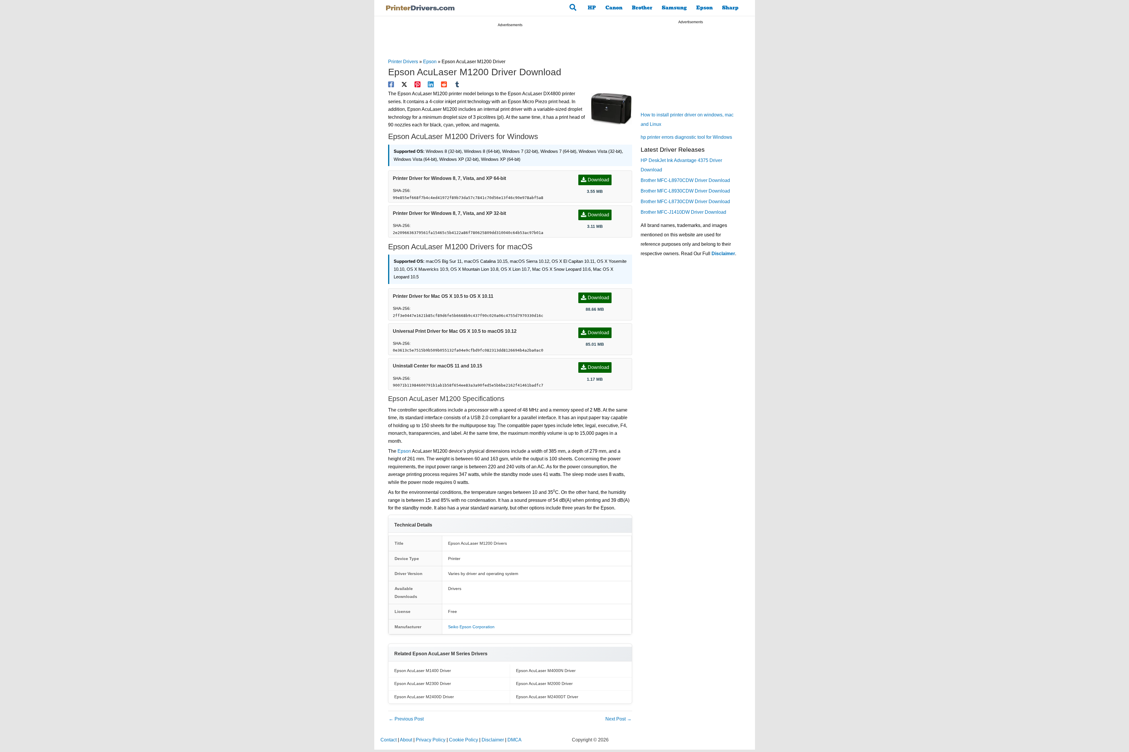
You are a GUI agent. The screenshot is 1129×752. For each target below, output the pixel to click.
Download (598, 179)
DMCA (514, 739)
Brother (642, 7)
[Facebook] (391, 84)
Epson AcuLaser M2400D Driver (424, 696)
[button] (573, 8)
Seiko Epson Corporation (471, 626)
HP (592, 7)
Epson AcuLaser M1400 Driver (422, 670)
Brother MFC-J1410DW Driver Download (683, 212)
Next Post (618, 718)
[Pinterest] (417, 84)
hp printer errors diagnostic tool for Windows (686, 137)
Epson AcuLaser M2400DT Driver (547, 696)
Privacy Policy (430, 739)
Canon (613, 7)
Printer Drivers (403, 61)
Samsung (674, 7)
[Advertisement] (510, 43)
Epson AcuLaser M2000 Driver (544, 683)
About (406, 739)
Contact (388, 739)
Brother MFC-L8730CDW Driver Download (685, 201)
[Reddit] (444, 84)
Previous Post (406, 718)
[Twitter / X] (404, 84)
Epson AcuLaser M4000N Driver (546, 670)
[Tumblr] (457, 84)
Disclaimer (723, 253)
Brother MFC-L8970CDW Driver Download (685, 180)
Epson (704, 7)
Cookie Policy (463, 739)
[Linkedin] (431, 84)
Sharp (730, 7)
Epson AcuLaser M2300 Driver (422, 683)
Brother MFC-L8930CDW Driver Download (685, 190)
